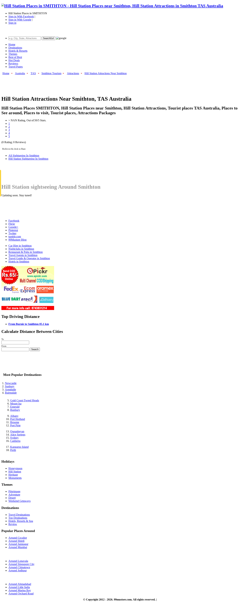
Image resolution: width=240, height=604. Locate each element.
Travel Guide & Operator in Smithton (29, 258)
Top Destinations (17, 517)
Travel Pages (15, 66)
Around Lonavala (18, 560)
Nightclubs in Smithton (21, 248)
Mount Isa (15, 403)
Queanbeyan (17, 431)
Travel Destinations (19, 514)
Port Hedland (17, 419)
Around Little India (19, 587)
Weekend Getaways (19, 500)
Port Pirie (15, 425)
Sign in (12, 22)
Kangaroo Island (19, 446)
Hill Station (14, 471)
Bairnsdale (11, 392)
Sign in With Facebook (21, 16)
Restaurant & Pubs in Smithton (25, 252)
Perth (13, 450)
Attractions (73, 73)
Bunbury (15, 409)
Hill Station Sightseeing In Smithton (28, 158)
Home (11, 44)
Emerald (15, 406)
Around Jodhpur (17, 570)
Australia (20, 73)
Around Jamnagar (18, 544)
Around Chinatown (19, 567)
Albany (14, 415)
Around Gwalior (17, 537)
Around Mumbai (17, 547)
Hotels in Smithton (18, 261)
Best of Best (15, 57)
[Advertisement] (65, 83)
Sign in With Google (19, 19)
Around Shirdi (16, 540)
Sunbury (9, 386)
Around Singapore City (21, 564)
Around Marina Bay (19, 590)
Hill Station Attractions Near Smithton (106, 73)
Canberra (15, 440)
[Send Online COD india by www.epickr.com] (27, 309)
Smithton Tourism (51, 73)
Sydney (14, 437)
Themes (12, 53)
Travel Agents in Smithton (22, 255)
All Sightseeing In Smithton (23, 155)
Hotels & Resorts (17, 50)
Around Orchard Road (21, 593)
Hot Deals (14, 60)
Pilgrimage (14, 491)
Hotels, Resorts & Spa (20, 520)
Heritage (13, 474)
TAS (33, 73)
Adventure (14, 494)
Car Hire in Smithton (20, 245)
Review (12, 524)
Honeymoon (15, 468)
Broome (14, 422)
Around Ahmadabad (19, 584)
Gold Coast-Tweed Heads (24, 400)
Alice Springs (17, 434)
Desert (12, 497)
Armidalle (10, 389)
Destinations (15, 47)
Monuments (15, 477)
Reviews (13, 63)
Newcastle (11, 383)
